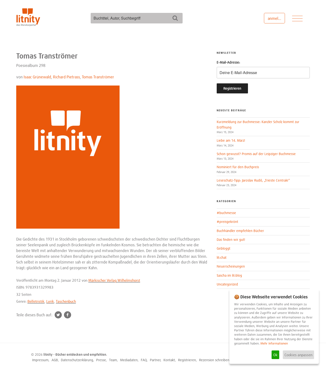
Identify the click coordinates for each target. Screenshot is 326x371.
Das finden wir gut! (231, 239)
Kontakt (169, 360)
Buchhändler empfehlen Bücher (240, 231)
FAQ (144, 360)
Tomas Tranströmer (98, 77)
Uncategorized (227, 284)
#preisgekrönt (227, 222)
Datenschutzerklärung (77, 360)
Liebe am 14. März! (231, 140)
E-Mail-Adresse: (228, 62)
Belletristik (35, 301)
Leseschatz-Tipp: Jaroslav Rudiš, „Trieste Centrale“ (253, 180)
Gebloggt (223, 248)
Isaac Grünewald (37, 77)
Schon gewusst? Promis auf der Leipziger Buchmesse (256, 154)
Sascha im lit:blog (229, 275)
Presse (101, 360)
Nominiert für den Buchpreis (238, 167)
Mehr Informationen (274, 343)
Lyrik (50, 301)
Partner (155, 360)
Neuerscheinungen (231, 266)
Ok (275, 355)
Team (113, 360)
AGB (55, 360)
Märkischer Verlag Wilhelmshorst (114, 280)
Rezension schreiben (214, 360)
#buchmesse (226, 213)
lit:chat (221, 257)
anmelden (276, 18)
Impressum (40, 360)
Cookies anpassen (298, 355)
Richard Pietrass (66, 77)
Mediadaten (129, 360)
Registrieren (187, 360)
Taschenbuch (66, 301)
